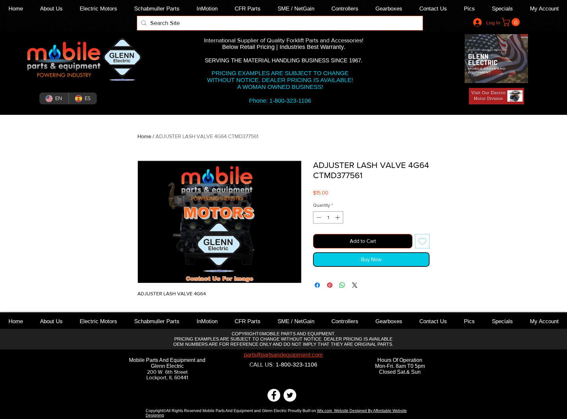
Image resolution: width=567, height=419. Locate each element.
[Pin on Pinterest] (330, 285)
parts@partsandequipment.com (283, 354)
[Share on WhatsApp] (342, 285)
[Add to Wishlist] (422, 241)
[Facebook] (273, 395)
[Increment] (338, 217)
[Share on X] (355, 285)
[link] (512, 22)
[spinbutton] (328, 217)
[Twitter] (290, 395)
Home (144, 136)
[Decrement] (318, 217)
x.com (328, 411)
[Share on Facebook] (317, 285)
